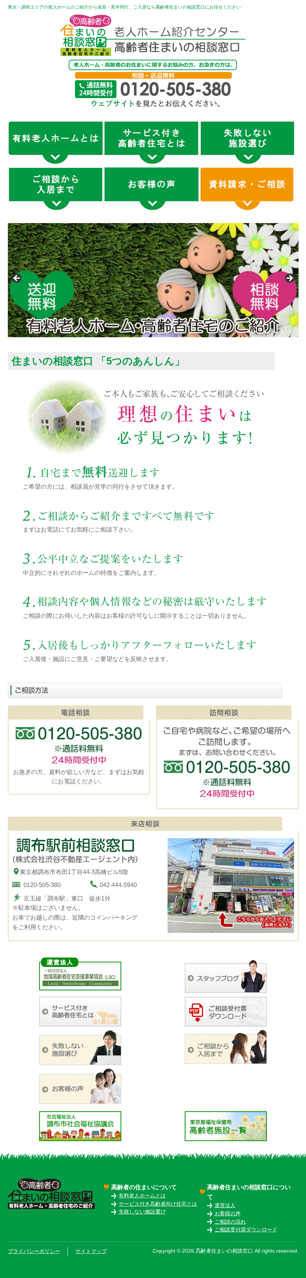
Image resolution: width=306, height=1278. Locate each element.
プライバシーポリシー (34, 1251)
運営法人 (225, 1205)
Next (289, 278)
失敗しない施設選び (142, 1212)
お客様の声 (228, 1213)
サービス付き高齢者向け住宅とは (158, 1204)
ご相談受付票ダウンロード (246, 1229)
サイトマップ (91, 1251)
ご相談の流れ (230, 1222)
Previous (17, 278)
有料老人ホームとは (142, 1196)
